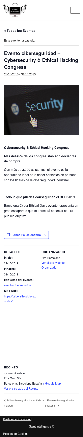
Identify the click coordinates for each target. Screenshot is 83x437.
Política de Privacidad (17, 419)
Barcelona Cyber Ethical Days (25, 205)
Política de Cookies (15, 433)
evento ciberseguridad (18, 285)
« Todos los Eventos (19, 30)
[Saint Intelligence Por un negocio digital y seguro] (15, 10)
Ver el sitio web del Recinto (21, 388)
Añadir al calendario (27, 235)
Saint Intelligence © (41, 426)
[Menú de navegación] (75, 10)
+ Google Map (52, 383)
